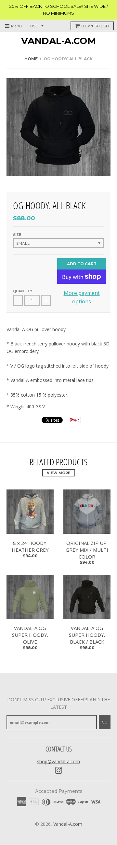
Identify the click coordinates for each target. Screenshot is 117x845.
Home (31, 58)
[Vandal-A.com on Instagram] (58, 771)
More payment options (82, 297)
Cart (95, 25)
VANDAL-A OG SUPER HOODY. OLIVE (30, 635)
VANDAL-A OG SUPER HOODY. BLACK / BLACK (87, 635)
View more (59, 473)
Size (17, 235)
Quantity (22, 291)
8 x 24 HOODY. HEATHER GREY (30, 546)
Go (104, 722)
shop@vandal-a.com (58, 761)
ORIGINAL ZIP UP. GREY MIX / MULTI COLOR (87, 550)
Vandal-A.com (58, 40)
